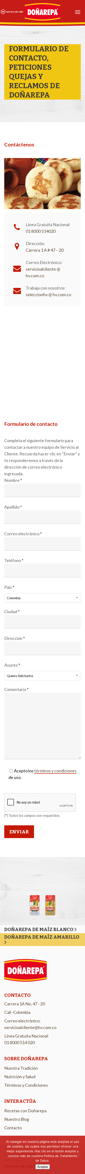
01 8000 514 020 (19, 1042)
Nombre (13, 480)
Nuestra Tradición (21, 1068)
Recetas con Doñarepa (25, 1110)
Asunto (18, 670)
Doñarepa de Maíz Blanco (39, 929)
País (12, 592)
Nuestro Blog (16, 1119)
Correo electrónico (23, 533)
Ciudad (12, 611)
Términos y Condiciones (26, 1085)
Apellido (13, 507)
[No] (79, 1154)
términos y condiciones (55, 770)
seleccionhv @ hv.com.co (48, 294)
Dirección (14, 638)
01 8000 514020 (40, 231)
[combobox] (42, 598)
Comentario (16, 689)
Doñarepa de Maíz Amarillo (41, 937)
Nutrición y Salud (19, 1076)
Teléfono (13, 560)
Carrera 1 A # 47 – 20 (45, 250)
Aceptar (42, 1167)
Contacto (13, 1127)
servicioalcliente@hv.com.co (30, 1027)
